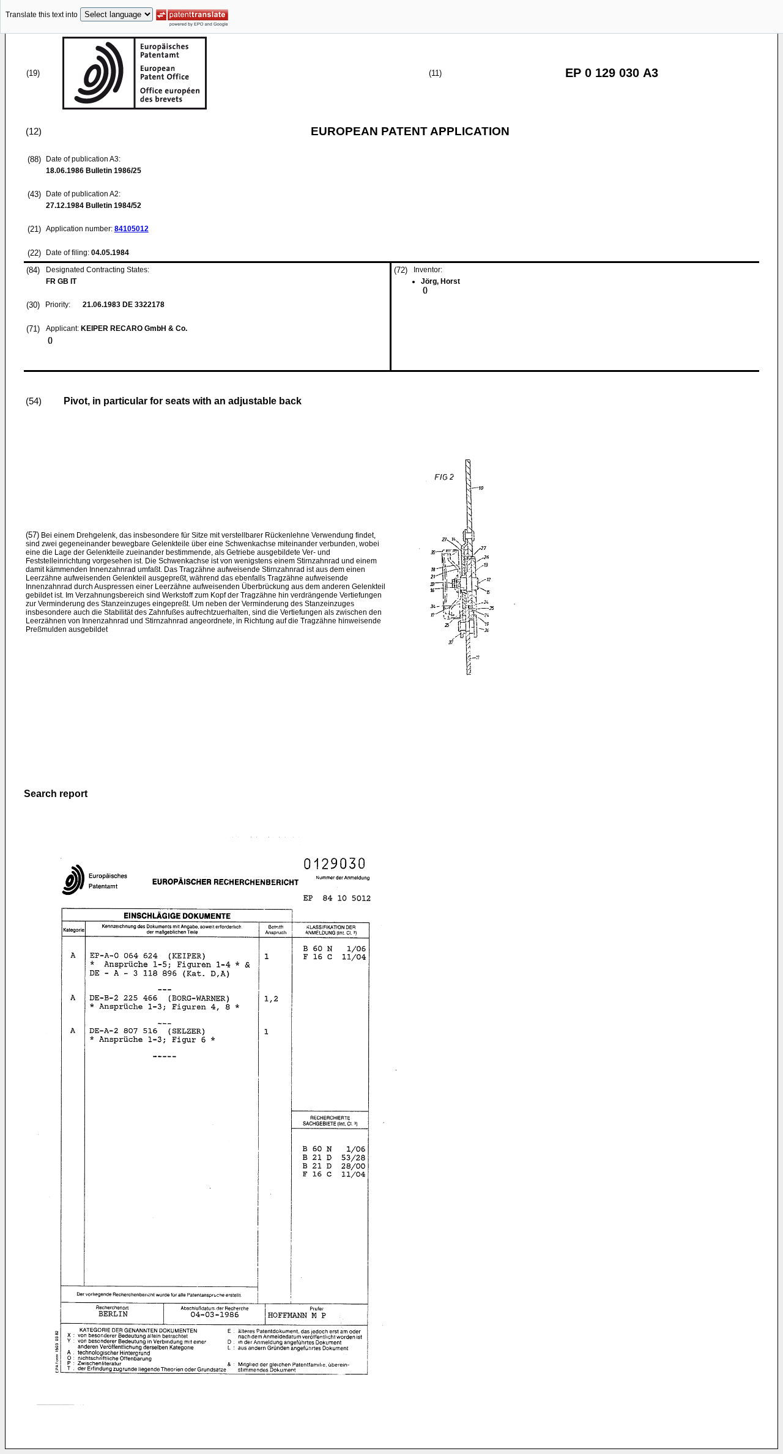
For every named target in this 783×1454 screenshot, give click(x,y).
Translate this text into (42, 14)
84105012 (131, 228)
